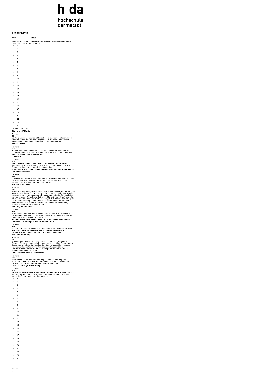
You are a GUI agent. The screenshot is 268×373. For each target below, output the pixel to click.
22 (18, 119)
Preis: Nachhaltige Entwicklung (26, 265)
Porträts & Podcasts (21, 184)
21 (18, 116)
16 (18, 99)
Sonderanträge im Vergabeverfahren (28, 253)
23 (18, 122)
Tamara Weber (18, 144)
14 (18, 92)
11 (18, 82)
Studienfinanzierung (21, 234)
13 (18, 89)
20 (18, 112)
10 (18, 79)
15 (18, 95)
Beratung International (22, 206)
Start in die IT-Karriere (22, 131)
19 (18, 109)
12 (18, 85)
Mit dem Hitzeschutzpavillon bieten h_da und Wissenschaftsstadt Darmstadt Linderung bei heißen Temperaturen (41, 220)
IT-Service (16, 156)
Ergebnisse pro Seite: (20, 129)
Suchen (33, 37)
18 (18, 105)
